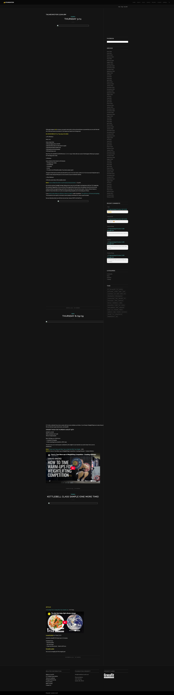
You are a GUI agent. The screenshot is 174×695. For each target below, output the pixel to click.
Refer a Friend (49, 683)
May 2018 (109, 164)
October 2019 (110, 134)
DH (115, 293)
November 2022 (111, 67)
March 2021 (110, 103)
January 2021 (110, 107)
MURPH (116, 305)
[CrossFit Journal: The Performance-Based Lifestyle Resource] (109, 677)
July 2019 (109, 139)
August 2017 (110, 180)
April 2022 (109, 80)
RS (112, 309)
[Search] (169, 2)
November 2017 (111, 175)
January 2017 (110, 193)
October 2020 (110, 112)
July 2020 (109, 118)
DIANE (118, 293)
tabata (114, 311)
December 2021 (111, 87)
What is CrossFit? (50, 674)
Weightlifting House (111, 316)
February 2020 (110, 127)
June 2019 (109, 141)
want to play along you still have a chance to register (61, 193)
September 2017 (111, 179)
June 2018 (109, 162)
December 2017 (111, 173)
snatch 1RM (116, 309)
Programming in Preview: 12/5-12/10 (118, 209)
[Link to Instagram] (125, 693)
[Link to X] (127, 693)
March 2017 (110, 189)
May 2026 (109, 51)
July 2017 (109, 182)
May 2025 (109, 53)
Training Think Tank (118, 314)
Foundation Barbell (111, 298)
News (73, 313)
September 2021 (111, 92)
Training (73, 16)
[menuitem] (134, 2)
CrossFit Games (110, 293)
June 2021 (109, 98)
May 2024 (109, 58)
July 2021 (109, 96)
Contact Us (48, 685)
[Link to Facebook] (123, 693)
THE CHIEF (109, 314)
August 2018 (110, 159)
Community (109, 274)
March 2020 (110, 125)
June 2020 (109, 119)
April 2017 (109, 188)
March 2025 (110, 55)
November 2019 (111, 132)
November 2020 (111, 110)
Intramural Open (110, 300)
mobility (120, 302)
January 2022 (110, 85)
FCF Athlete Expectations (52, 676)
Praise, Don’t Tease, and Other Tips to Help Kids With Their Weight (64, 449)
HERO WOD (121, 298)
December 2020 (111, 109)
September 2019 (111, 135)
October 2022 (110, 69)
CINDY (124, 291)
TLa (113, 314)
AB (108, 289)
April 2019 (109, 144)
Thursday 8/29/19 (73, 316)
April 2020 (109, 123)
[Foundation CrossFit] (8, 2)
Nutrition (109, 277)
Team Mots (119, 311)
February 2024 (110, 60)
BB (117, 289)
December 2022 (111, 65)
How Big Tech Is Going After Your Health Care (57, 609)
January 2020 (110, 128)
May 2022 (109, 78)
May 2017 (109, 186)
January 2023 (110, 64)
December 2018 (111, 152)
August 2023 (110, 62)
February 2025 (110, 57)
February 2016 (110, 196)
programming (121, 307)
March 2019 (110, 146)
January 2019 (110, 150)
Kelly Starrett (120, 300)
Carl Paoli (116, 291)
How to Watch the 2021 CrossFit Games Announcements (62, 182)
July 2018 (109, 161)
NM (119, 305)
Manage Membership (51, 679)
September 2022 (111, 71)
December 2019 (111, 130)
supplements (110, 311)
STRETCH (121, 309)
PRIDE (117, 307)
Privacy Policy (49, 681)
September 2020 (111, 114)
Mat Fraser (109, 302)
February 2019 (110, 148)
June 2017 (109, 184)
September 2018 (111, 157)
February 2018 (110, 170)
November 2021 (111, 89)
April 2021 (109, 101)
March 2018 (110, 168)
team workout (124, 311)
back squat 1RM (112, 289)
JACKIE (116, 300)
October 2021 (110, 91)
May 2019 (109, 143)
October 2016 (110, 195)
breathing (120, 289)
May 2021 (109, 100)
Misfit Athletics (115, 302)
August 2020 (110, 116)
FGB (125, 293)
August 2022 (110, 73)
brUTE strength (110, 291)
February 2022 (110, 83)
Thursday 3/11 (72, 19)
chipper (120, 291)
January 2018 (110, 171)
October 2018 (110, 155)
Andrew (78, 307)
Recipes (109, 309)
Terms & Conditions (50, 678)
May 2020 (109, 121)
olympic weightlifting (111, 307)
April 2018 (109, 166)
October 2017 (110, 177)
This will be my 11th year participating (90, 193)
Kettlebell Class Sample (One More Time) (73, 496)
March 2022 (110, 82)
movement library (111, 305)
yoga (117, 316)
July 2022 (109, 74)
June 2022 (109, 76)
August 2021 (110, 94)
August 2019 (110, 137)
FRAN (116, 298)
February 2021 (110, 105)
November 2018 (111, 153)
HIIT (125, 298)
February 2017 (110, 191)
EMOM (121, 293)
